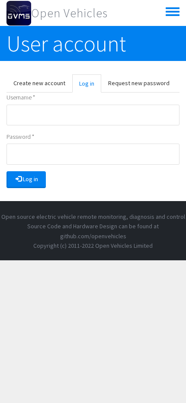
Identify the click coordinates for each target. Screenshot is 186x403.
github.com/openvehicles (93, 236)
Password (20, 137)
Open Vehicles (69, 13)
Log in (90, 86)
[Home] (18, 13)
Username (20, 97)
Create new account (39, 83)
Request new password (139, 83)
